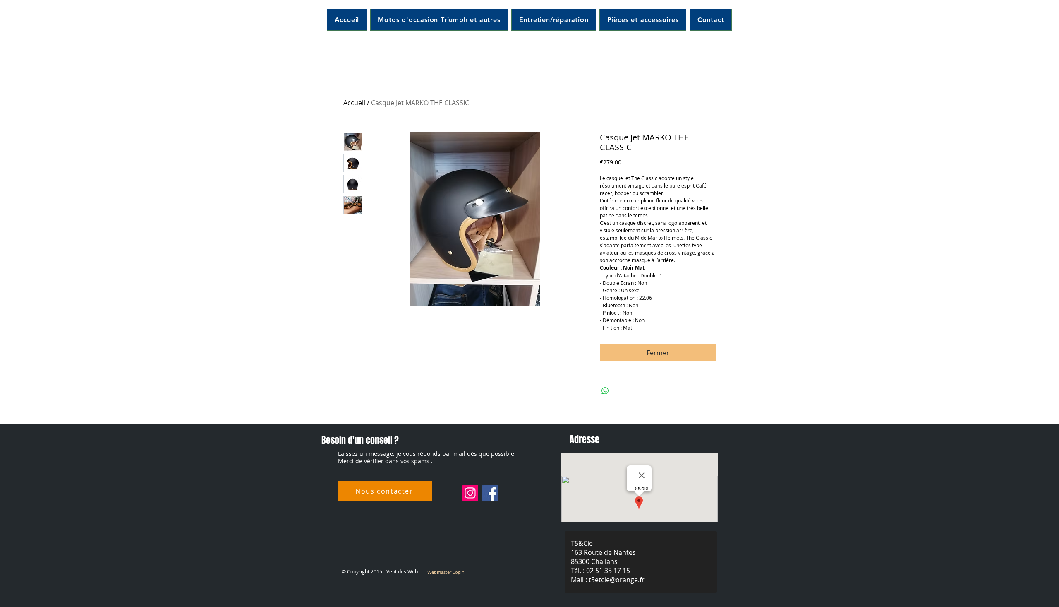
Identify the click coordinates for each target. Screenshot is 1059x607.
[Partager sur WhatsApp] (605, 391)
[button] (553, 20)
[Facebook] (490, 493)
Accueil (354, 102)
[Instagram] (470, 493)
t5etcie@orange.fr (617, 579)
